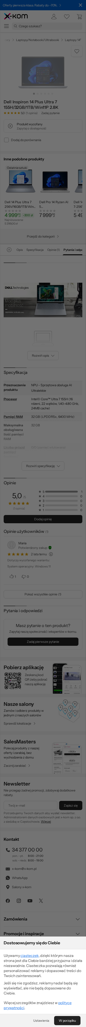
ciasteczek (29, 955)
